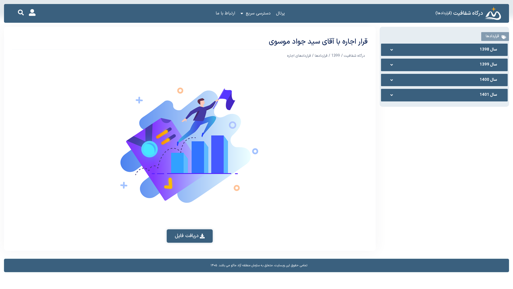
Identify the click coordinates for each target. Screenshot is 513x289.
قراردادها (321, 56)
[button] (20, 12)
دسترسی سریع (258, 13)
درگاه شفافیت (468, 13)
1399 (335, 56)
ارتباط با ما (225, 13)
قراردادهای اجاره (299, 56)
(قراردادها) (444, 13)
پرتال (280, 13)
